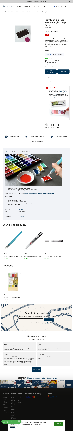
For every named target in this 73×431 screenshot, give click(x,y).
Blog (4, 404)
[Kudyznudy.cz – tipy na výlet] (58, 396)
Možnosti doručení (51, 62)
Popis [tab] (6, 151)
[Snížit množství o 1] (45, 66)
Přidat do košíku (52, 71)
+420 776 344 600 (20, 398)
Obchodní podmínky (13, 399)
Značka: (49, 16)
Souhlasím (58, 423)
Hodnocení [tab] (15, 151)
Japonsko (21, 216)
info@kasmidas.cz (21, 396)
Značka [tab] (26, 151)
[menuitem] (19, 6)
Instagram (20, 402)
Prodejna (5, 396)
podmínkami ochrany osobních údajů (43, 322)
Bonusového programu (57, 54)
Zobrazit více (36, 369)
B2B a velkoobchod (6, 411)
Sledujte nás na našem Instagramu (42, 378)
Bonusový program (13, 408)
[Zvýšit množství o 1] (52, 66)
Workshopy (5, 406)
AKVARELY (21, 209)
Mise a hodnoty (5, 401)
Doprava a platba (13, 396)
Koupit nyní (63, 71)
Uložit (56, 130)
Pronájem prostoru (5, 408)
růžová (20, 214)
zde (40, 424)
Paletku (55, 94)
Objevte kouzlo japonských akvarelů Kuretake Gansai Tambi (39, 193)
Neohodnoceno (54, 31)
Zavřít (57, 131)
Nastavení (12, 427)
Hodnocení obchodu (36, 336)
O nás (4, 399)
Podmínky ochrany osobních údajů (13, 404)
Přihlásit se (49, 320)
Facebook (20, 400)
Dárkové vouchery (13, 414)
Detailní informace (50, 47)
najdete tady (52, 97)
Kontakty (5, 397)
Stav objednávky (13, 417)
